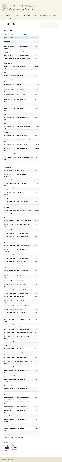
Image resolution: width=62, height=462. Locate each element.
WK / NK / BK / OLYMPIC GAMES (15, 18)
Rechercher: (23, 34)
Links (49, 18)
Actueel (38, 18)
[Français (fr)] (46, 25)
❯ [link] (38, 439)
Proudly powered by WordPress (7, 459)
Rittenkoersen (3, 18)
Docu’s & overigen (26, 15)
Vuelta (54, 15)
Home (2, 15)
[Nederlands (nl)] (42, 25)
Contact (44, 18)
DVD (13, 15)
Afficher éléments (9, 34)
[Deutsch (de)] (45, 25)
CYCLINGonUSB (32, 18)
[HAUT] (6, 451)
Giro (50, 15)
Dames (24, 18)
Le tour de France (43, 15)
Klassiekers (35, 15)
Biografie (8, 15)
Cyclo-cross (18, 15)
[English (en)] (43, 25)
